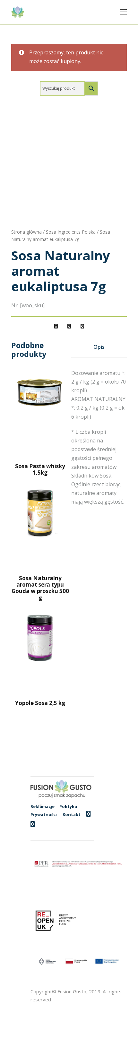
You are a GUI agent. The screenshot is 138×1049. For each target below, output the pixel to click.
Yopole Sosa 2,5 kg (40, 703)
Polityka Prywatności (53, 810)
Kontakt (72, 814)
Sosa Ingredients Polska (71, 232)
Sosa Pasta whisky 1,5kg (40, 469)
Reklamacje (42, 806)
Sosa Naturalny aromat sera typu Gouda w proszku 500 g (40, 587)
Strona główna (26, 232)
